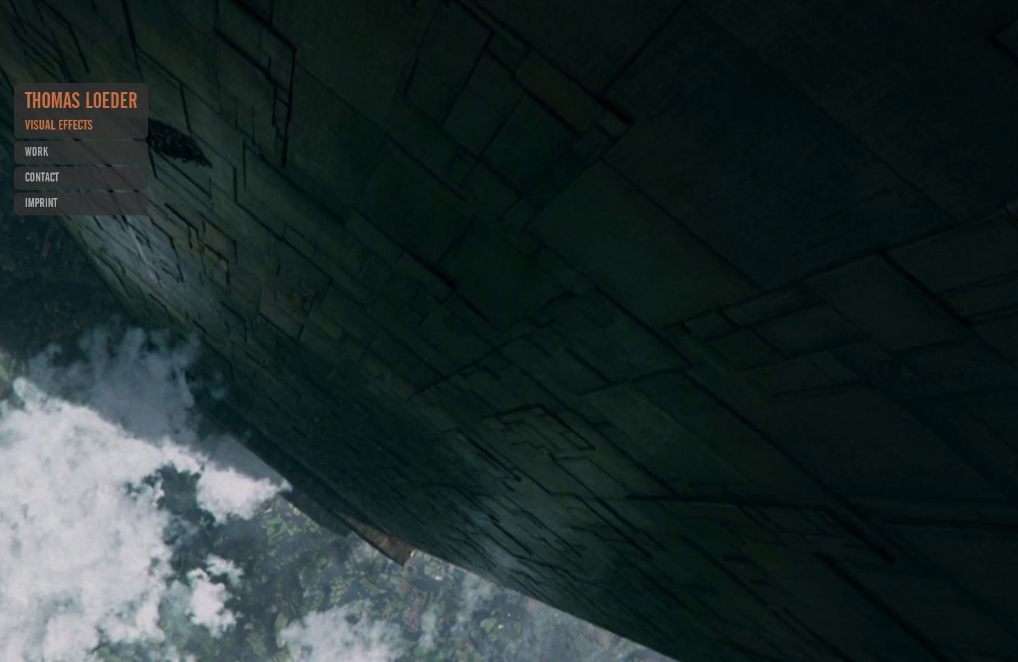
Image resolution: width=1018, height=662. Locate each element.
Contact (42, 177)
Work (36, 152)
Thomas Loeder (81, 111)
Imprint (41, 203)
